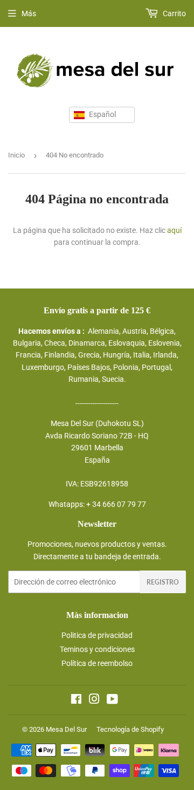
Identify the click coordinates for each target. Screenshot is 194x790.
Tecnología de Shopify (130, 729)
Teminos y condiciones (97, 649)
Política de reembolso (97, 663)
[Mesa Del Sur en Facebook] (76, 700)
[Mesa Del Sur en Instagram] (94, 700)
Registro (163, 582)
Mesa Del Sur (66, 729)
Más (29, 13)
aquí (174, 230)
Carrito (173, 13)
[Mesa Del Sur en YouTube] (112, 700)
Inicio (16, 155)
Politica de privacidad (97, 635)
